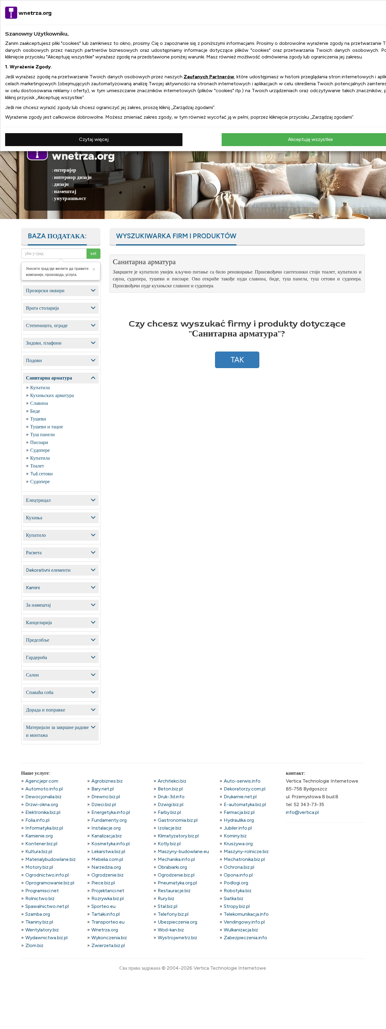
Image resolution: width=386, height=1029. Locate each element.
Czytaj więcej (94, 139)
